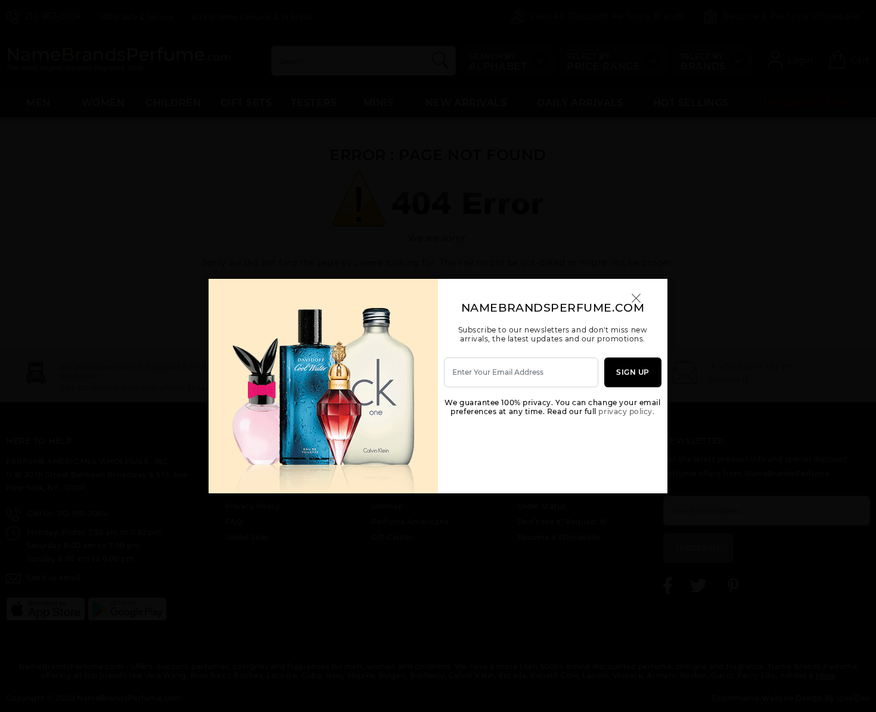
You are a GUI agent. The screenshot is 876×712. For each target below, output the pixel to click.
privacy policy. (626, 411)
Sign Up (633, 372)
